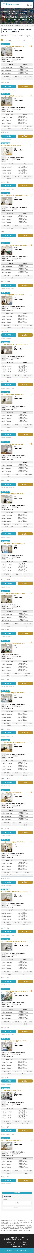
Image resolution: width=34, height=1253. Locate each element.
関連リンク (10, 1242)
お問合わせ (9, 86)
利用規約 (25, 1242)
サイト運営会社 (23, 1244)
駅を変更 (17, 1203)
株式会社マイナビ (10, 89)
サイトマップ (17, 1242)
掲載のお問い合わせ (17, 1246)
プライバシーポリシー (12, 1244)
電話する (26, 86)
